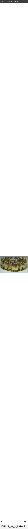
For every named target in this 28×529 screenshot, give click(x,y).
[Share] (23, 1)
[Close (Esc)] (26, 1)
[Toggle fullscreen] (19, 1)
